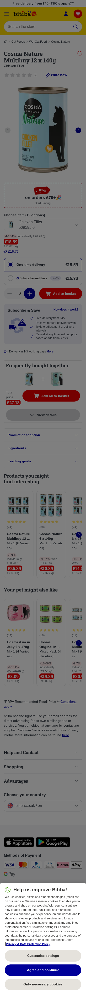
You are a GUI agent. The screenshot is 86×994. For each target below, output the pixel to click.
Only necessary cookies (43, 984)
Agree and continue (43, 970)
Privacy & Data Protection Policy (28, 944)
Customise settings (43, 956)
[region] (43, 938)
